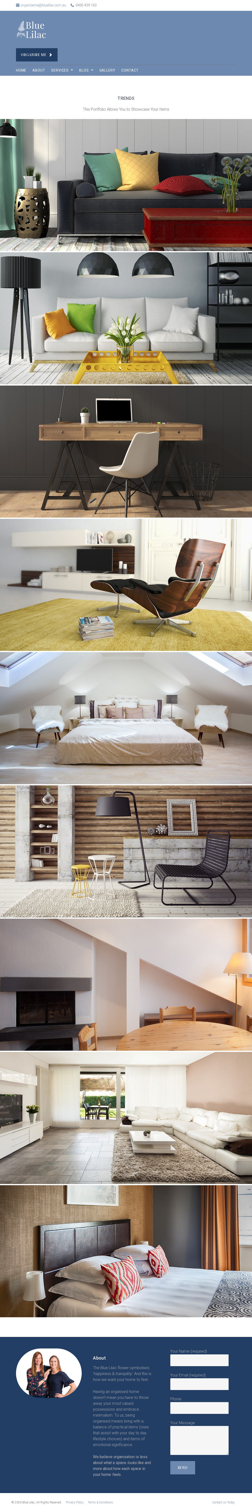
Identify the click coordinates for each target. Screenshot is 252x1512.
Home (21, 70)
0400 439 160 (86, 5)
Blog (84, 70)
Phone (175, 1399)
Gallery (107, 70)
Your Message (182, 1423)
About (38, 70)
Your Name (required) (188, 1351)
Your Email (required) (188, 1375)
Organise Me (34, 54)
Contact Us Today (223, 1502)
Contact (130, 70)
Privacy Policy (75, 1502)
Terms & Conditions (100, 1502)
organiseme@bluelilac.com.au (43, 5)
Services (60, 70)
